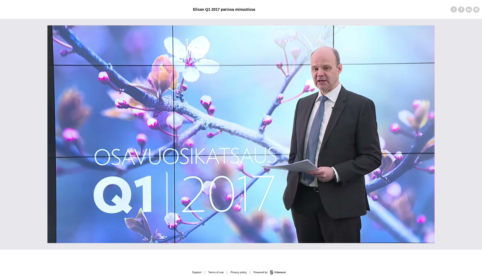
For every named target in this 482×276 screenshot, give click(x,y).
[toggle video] (417, 237)
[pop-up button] (423, 237)
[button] (454, 9)
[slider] (241, 231)
